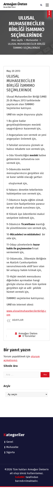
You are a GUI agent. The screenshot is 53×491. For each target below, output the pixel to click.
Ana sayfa (17, 40)
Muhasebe (32, 40)
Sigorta (10, 452)
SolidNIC (20, 477)
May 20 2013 (13, 71)
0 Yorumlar (28, 336)
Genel (9, 441)
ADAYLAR (17, 320)
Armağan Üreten (28, 333)
